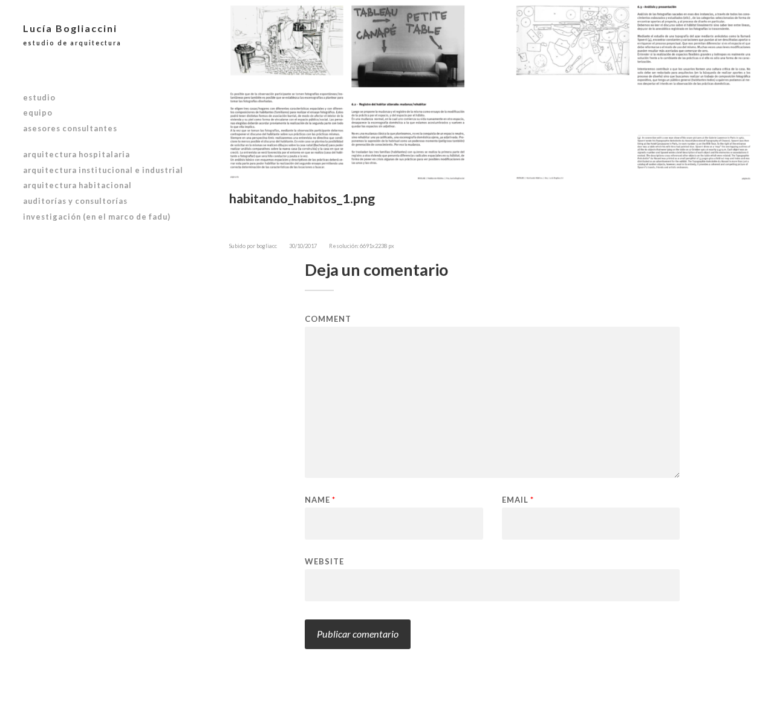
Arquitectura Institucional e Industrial (103, 170)
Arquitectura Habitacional (77, 185)
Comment (328, 319)
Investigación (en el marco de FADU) (97, 216)
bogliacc (266, 246)
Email (518, 500)
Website (324, 561)
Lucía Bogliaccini (72, 34)
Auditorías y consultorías (75, 201)
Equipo (38, 112)
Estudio (39, 97)
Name (320, 500)
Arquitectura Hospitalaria (76, 154)
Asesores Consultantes (70, 128)
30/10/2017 (303, 246)
